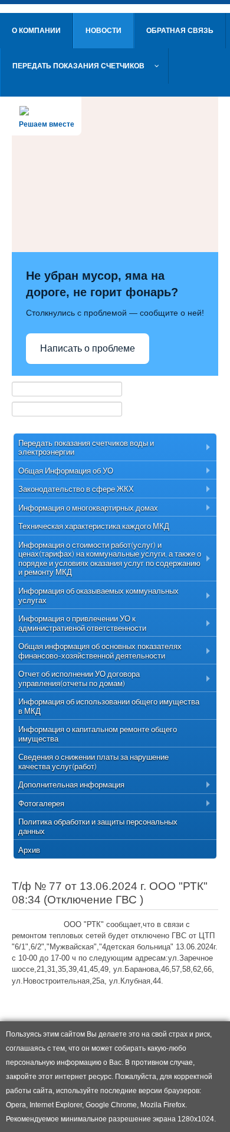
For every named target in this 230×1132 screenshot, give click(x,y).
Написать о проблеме (87, 348)
